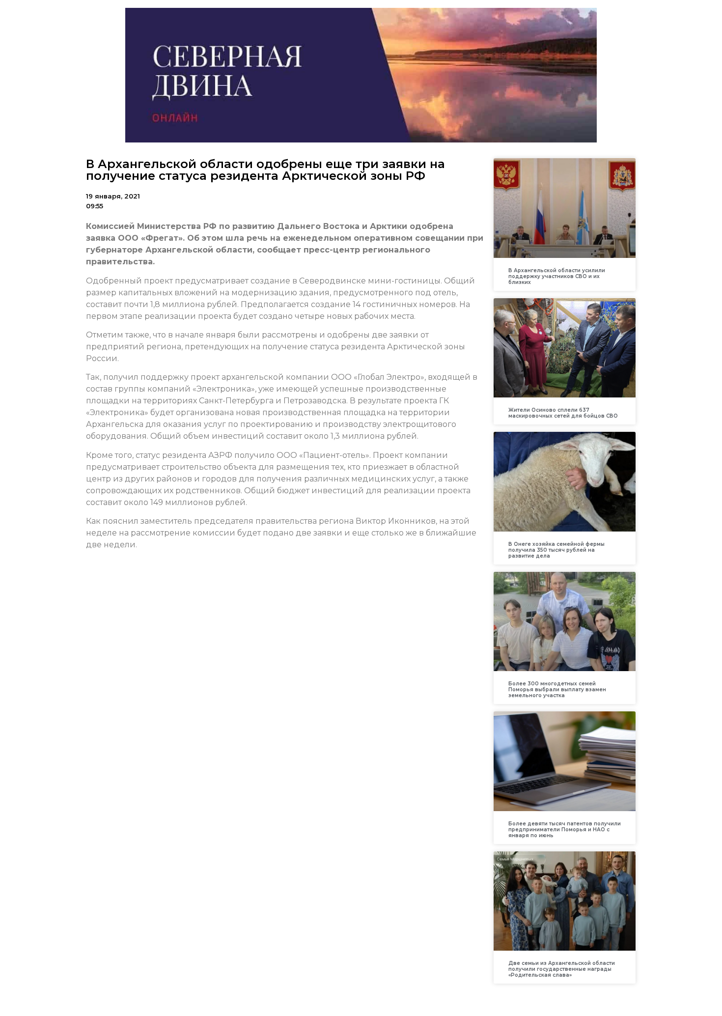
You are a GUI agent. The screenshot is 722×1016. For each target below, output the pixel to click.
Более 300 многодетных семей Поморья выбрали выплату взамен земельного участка (557, 689)
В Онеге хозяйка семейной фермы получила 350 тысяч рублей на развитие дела (556, 550)
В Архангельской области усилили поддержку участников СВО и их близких (556, 276)
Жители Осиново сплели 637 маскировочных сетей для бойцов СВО (563, 413)
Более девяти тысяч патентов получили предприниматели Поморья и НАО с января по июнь (564, 829)
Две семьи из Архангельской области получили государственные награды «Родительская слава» (561, 969)
